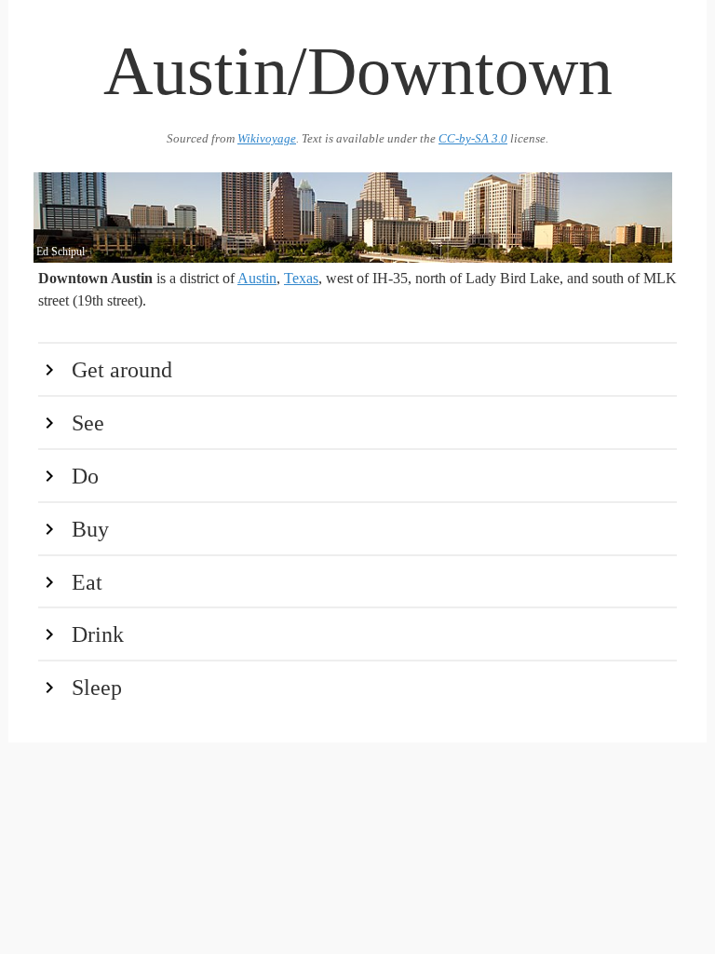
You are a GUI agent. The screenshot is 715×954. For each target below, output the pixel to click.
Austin (257, 278)
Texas (301, 278)
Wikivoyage (266, 138)
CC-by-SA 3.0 (472, 138)
